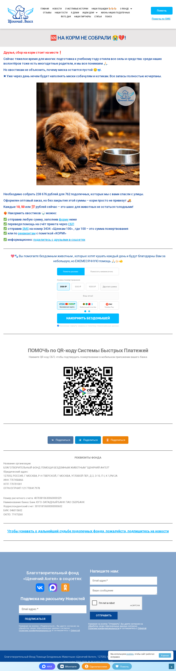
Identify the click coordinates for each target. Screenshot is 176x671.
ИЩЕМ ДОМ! (88, 12)
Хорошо (165, 655)
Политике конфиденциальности (35, 630)
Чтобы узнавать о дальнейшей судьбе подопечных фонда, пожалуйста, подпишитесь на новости (88, 531)
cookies (130, 653)
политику (92, 326)
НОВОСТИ (57, 8)
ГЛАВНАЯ (45, 8)
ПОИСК (108, 16)
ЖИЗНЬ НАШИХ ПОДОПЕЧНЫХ (115, 12)
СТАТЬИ (98, 16)
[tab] (85, 311)
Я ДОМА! (75, 12)
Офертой (75, 630)
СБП (71, 224)
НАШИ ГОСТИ (61, 12)
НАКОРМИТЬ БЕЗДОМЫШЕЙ (88, 318)
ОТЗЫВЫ (47, 12)
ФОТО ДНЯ (66, 16)
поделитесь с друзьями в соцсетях (59, 239)
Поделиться (63, 439)
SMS (25, 228)
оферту (73, 326)
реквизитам (27, 233)
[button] (162, 11)
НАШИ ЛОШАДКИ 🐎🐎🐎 (104, 8)
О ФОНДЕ (124, 8)
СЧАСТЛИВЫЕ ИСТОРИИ (76, 8)
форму (64, 219)
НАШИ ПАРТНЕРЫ (82, 16)
